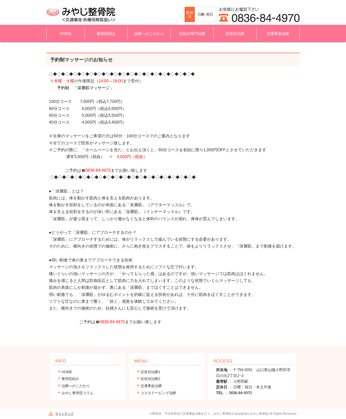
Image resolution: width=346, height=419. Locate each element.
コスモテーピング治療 (158, 393)
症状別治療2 (150, 379)
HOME (65, 33)
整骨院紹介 (70, 379)
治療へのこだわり (76, 386)
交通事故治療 (277, 33)
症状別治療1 (150, 372)
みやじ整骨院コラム (77, 393)
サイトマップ (64, 413)
